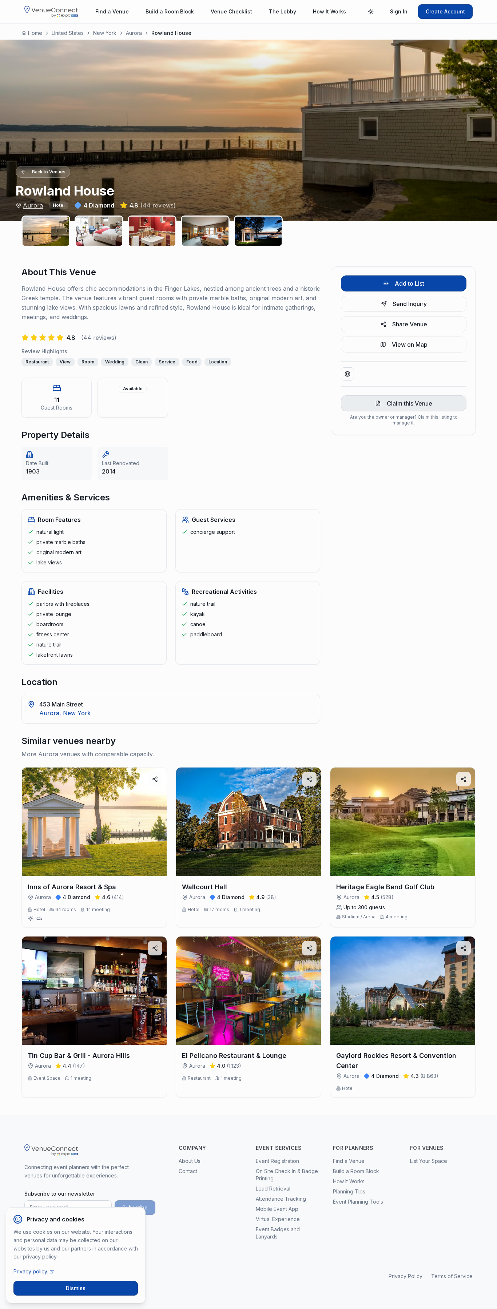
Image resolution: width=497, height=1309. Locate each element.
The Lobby (282, 11)
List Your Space (428, 1161)
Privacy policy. (30, 1271)
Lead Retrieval (273, 1188)
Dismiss (76, 1288)
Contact (188, 1171)
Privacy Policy (405, 1276)
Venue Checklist (231, 11)
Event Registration (277, 1161)
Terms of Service (452, 1276)
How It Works (329, 11)
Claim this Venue (409, 403)
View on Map (410, 344)
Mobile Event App (277, 1209)
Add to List (409, 283)
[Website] (347, 373)
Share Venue (409, 324)
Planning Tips (349, 1191)
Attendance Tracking (281, 1199)
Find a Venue (112, 11)
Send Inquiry (410, 303)
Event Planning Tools (358, 1202)
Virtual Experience (278, 1219)
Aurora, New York (65, 713)
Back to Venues (48, 171)
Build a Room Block (170, 11)
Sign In (398, 11)
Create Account (445, 11)
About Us (189, 1161)
